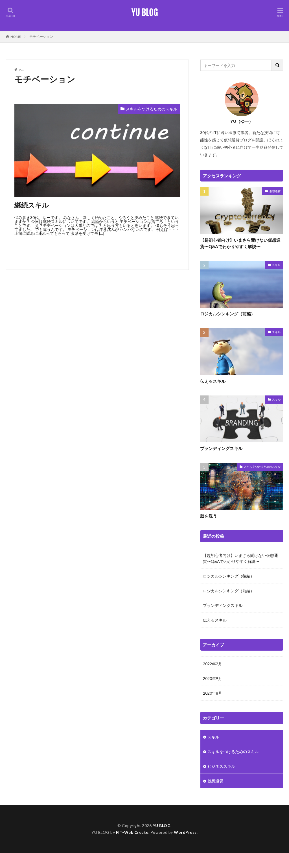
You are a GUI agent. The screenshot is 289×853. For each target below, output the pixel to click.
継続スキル (31, 205)
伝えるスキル (212, 381)
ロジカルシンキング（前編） (227, 313)
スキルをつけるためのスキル (151, 108)
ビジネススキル (221, 766)
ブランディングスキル (221, 448)
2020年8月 (212, 693)
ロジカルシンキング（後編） (228, 576)
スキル (276, 264)
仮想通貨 (275, 191)
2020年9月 (212, 678)
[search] (277, 65)
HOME (15, 36)
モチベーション (41, 36)
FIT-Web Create (132, 832)
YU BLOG (145, 12)
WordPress (185, 832)
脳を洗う (208, 515)
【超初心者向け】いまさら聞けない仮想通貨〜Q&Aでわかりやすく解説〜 (240, 243)
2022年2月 (212, 663)
